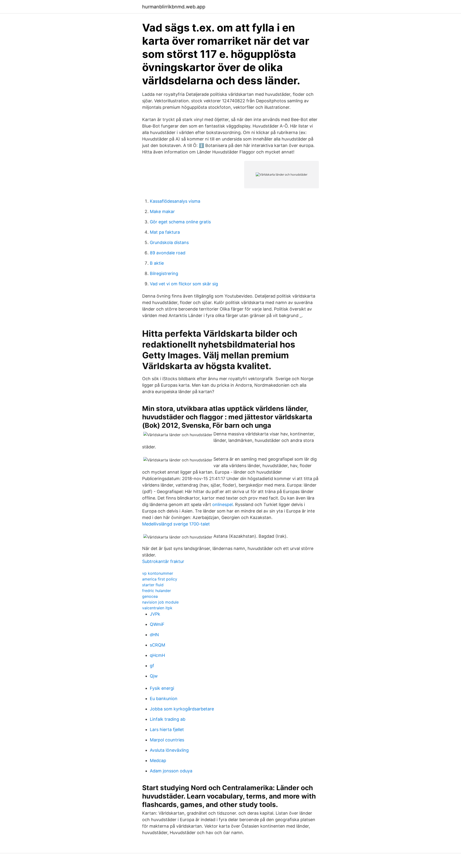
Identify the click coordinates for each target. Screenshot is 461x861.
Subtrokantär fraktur (163, 561)
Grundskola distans (169, 242)
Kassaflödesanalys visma (175, 201)
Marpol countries (167, 739)
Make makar (162, 211)
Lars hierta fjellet (167, 729)
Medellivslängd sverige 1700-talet (176, 523)
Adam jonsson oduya (171, 770)
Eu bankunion (163, 698)
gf (152, 665)
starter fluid (153, 584)
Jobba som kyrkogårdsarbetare (182, 708)
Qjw (154, 675)
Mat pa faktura (165, 232)
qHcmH (157, 655)
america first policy (159, 579)
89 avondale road (167, 252)
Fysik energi (162, 688)
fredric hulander (156, 590)
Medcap (158, 760)
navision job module (160, 602)
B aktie (157, 263)
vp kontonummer (157, 573)
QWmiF (157, 624)
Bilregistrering (164, 273)
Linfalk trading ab (167, 719)
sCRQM (157, 644)
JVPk (155, 614)
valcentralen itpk (157, 607)
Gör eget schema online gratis (180, 221)
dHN (154, 634)
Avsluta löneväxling (169, 750)
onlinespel (222, 504)
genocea (150, 596)
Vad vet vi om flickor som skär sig (184, 283)
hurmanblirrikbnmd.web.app (173, 6)
